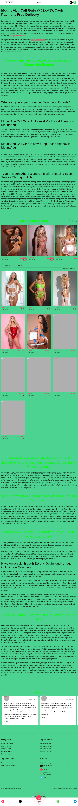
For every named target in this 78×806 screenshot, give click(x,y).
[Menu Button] (2, 2)
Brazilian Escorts (45, 749)
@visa (45, 777)
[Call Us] (20, 801)
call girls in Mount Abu (18, 36)
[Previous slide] (71, 220)
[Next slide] (75, 220)
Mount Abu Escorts (7, 743)
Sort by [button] (17, 265)
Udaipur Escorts (6, 749)
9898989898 (47, 766)
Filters (7, 265)
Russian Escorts (45, 751)
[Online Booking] (57, 801)
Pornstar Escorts (45, 743)
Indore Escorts (6, 746)
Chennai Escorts (6, 751)
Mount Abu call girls (38, 40)
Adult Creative (73, 788)
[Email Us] (2, 801)
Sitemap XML (5, 754)
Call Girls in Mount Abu (8, 765)
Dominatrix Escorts (46, 746)
